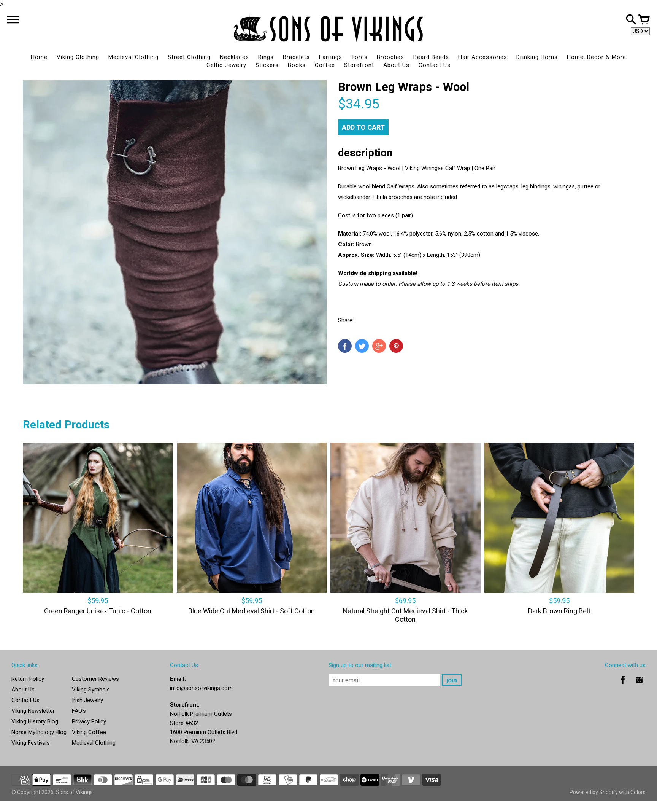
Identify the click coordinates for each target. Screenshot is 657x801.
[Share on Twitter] (362, 346)
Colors (638, 792)
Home (39, 57)
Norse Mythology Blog (39, 732)
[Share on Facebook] (345, 346)
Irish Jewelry (87, 700)
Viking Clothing (78, 57)
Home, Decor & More (596, 57)
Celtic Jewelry (226, 65)
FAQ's (79, 710)
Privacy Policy (89, 721)
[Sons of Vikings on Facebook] (622, 685)
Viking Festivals (30, 742)
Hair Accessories (482, 57)
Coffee (325, 65)
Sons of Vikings (74, 792)
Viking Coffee (89, 732)
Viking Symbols (91, 689)
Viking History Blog (34, 721)
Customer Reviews (95, 678)
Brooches (390, 57)
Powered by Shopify (594, 792)
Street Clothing (189, 57)
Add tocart (363, 127)
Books (297, 65)
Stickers (267, 65)
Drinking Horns (537, 57)
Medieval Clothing (133, 57)
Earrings (330, 57)
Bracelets (296, 57)
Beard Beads (431, 57)
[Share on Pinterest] (396, 346)
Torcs (359, 57)
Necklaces (234, 57)
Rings (266, 57)
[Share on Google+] (379, 346)
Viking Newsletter (33, 710)
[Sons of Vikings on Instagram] (639, 685)
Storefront (359, 65)
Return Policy (27, 678)
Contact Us (435, 65)
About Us (396, 65)
